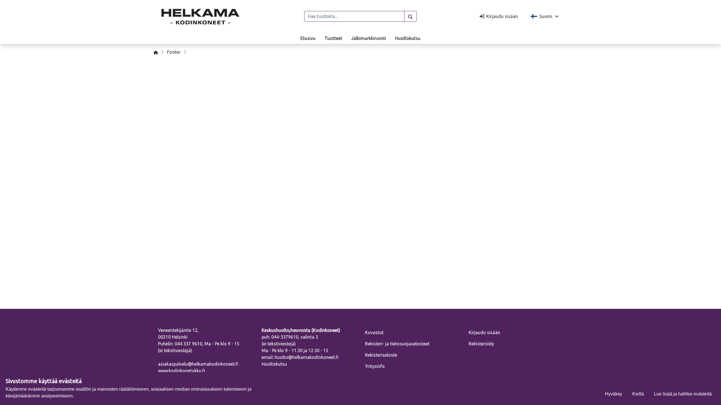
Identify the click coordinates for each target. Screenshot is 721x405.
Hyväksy (613, 394)
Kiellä (638, 394)
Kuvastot (374, 332)
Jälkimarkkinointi (368, 38)
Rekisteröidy (481, 343)
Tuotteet (333, 38)
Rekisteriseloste (381, 354)
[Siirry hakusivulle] (410, 16)
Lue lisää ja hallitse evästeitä (683, 394)
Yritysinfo (375, 366)
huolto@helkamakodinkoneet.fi (307, 357)
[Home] (155, 52)
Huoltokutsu (407, 38)
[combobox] (354, 16)
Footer (174, 52)
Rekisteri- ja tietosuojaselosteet (397, 343)
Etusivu (308, 38)
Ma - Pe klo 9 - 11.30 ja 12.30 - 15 (295, 350)
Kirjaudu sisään (484, 332)
